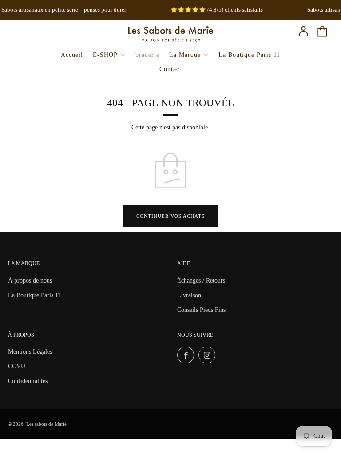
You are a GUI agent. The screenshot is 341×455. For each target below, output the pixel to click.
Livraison (189, 295)
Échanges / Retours (201, 280)
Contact (170, 69)
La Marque (185, 55)
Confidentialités (28, 381)
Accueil (72, 55)
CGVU (16, 366)
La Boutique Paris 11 (249, 55)
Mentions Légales (30, 351)
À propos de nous (30, 280)
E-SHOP (105, 55)
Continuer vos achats (170, 216)
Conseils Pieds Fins (201, 310)
